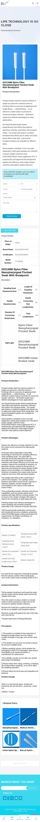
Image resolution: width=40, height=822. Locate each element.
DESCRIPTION (9, 230)
